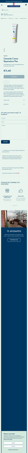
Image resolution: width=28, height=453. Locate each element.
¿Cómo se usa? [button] (6, 100)
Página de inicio (3, 18)
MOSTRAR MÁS (14, 240)
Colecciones (11, 18)
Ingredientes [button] (6, 104)
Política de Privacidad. (8, 439)
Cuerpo (16, 18)
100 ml (6, 82)
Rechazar (13, 446)
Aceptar (13, 443)
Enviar (5, 142)
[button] (25, 5)
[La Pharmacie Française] (13, 5)
